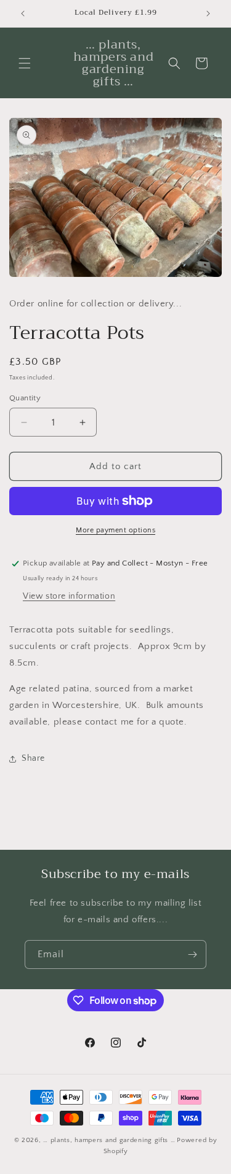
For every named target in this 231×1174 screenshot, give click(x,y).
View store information (69, 596)
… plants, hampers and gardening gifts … (109, 1140)
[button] (24, 63)
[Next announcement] (208, 13)
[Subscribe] (192, 954)
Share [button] (33, 758)
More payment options (115, 530)
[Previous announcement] (22, 13)
